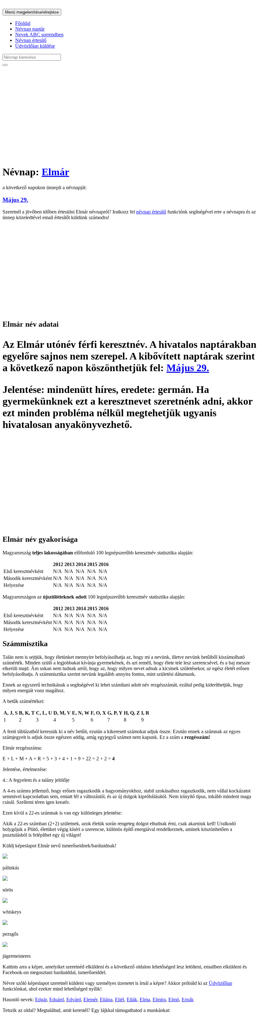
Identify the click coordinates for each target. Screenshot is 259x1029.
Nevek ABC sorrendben (39, 34)
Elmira (159, 999)
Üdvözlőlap (220, 983)
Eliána (106, 999)
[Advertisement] (129, 115)
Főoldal (22, 23)
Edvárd (73, 999)
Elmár (55, 172)
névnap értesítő (151, 211)
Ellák (132, 999)
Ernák (188, 999)
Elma (145, 999)
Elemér (90, 999)
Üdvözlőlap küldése (35, 46)
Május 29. (15, 199)
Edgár (41, 999)
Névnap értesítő (30, 40)
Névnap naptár (30, 29)
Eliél (119, 999)
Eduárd (56, 999)
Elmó (173, 999)
